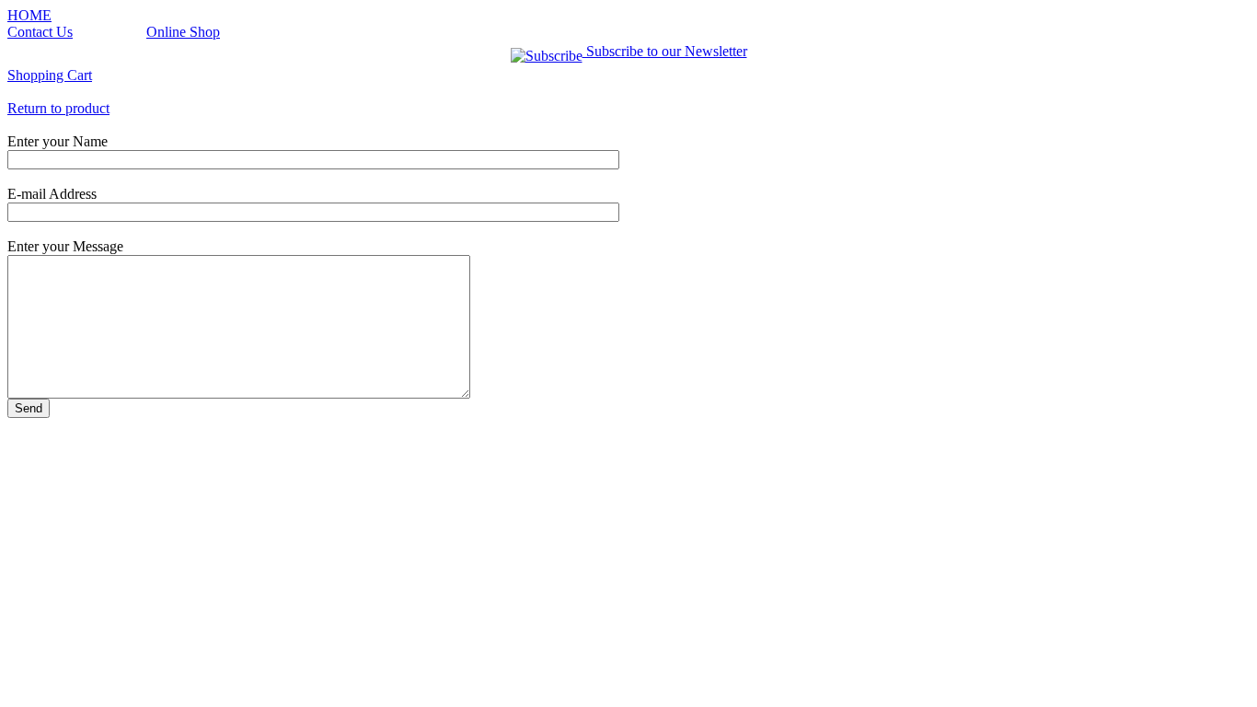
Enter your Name (57, 141)
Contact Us (40, 32)
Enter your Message (65, 246)
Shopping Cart (49, 75)
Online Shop (183, 32)
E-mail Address (52, 194)
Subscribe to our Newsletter (664, 51)
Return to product (58, 108)
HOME (29, 15)
